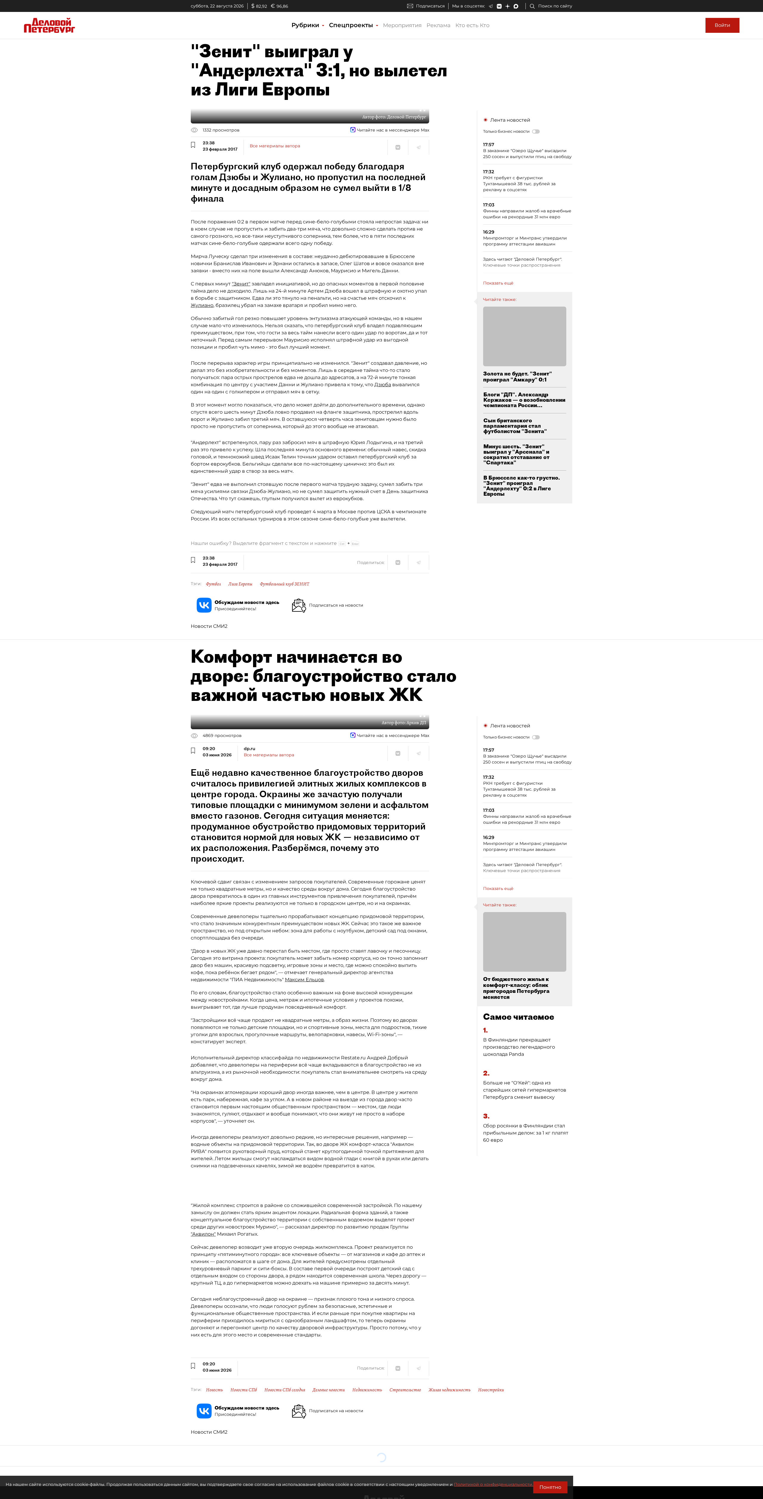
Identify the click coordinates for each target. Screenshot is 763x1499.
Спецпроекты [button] (352, 25)
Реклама (439, 25)
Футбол (213, 584)
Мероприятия (402, 25)
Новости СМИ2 (209, 626)
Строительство (405, 1390)
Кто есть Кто (472, 25)
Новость (214, 1390)
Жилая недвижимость (450, 1390)
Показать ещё (498, 283)
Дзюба (382, 384)
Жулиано (202, 305)
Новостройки (491, 1390)
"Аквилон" (203, 1234)
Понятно (550, 1487)
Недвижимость (367, 1390)
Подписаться (430, 6)
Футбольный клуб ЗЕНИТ (284, 584)
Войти (722, 25)
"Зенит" (241, 284)
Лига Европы (240, 584)
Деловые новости (329, 1390)
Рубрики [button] (306, 25)
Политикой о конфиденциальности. (493, 1484)
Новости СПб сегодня (284, 1390)
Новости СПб (243, 1390)
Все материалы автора (275, 146)
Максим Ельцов (304, 979)
